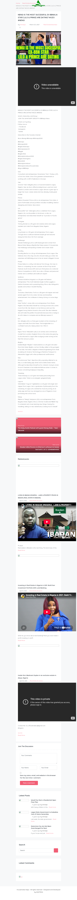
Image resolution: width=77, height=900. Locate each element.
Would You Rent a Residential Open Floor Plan (43, 801)
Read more (52, 807)
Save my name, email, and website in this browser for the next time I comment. (38, 777)
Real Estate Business (50, 24)
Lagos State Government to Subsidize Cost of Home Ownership (44, 813)
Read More (21, 550)
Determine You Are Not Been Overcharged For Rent (41, 827)
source (20, 411)
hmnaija (23, 24)
